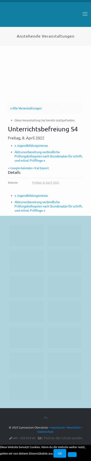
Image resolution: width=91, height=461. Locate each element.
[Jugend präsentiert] (26, 261)
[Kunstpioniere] (26, 363)
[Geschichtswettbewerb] (64, 363)
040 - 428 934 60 (23, 438)
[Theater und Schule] (64, 312)
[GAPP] (26, 337)
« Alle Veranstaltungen (26, 108)
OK (60, 453)
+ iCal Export (40, 168)
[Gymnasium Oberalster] (45, 16)
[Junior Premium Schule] (64, 286)
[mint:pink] (26, 286)
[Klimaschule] (64, 261)
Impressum (57, 427)
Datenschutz (45, 431)
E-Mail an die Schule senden (62, 438)
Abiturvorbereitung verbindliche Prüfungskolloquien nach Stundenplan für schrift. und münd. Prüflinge (49, 156)
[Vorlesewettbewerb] (64, 337)
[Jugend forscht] (26, 388)
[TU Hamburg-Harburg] (26, 312)
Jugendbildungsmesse (31, 145)
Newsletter (74, 427)
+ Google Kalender (20, 168)
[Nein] (72, 454)
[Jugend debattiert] (64, 235)
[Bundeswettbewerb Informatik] (26, 235)
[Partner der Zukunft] (64, 388)
